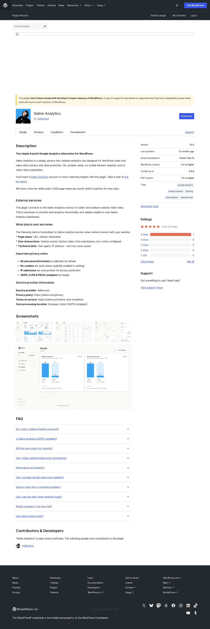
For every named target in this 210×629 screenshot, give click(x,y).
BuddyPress (170, 592)
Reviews (39, 132)
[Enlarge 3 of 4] (127, 325)
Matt (166, 582)
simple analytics (175, 191)
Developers (94, 587)
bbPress (168, 587)
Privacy (16, 592)
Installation (57, 132)
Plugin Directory (20, 15)
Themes (54, 582)
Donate (130, 587)
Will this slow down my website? (34, 448)
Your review (147, 261)
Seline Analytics (39, 176)
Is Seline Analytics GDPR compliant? (36, 438)
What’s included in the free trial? (34, 506)
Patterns (54, 592)
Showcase (55, 578)
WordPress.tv (96, 592)
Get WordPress (195, 5)
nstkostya (43, 118)
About (15, 578)
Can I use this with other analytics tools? (39, 496)
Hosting (16, 587)
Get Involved (132, 578)
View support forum (152, 287)
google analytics (185, 185)
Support (189, 132)
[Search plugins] (45, 26)
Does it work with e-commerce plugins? (38, 487)
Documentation (95, 582)
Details (23, 132)
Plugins (53, 587)
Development (77, 132)
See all (190, 261)
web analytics (172, 197)
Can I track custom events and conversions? (41, 458)
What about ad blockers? (30, 467)
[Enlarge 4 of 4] (127, 348)
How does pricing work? (29, 516)
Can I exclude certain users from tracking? (40, 477)
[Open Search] (176, 5)
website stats (187, 197)
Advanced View (149, 206)
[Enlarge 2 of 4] (88, 325)
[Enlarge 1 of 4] (48, 325)
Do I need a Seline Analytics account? (37, 429)
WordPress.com (172, 578)
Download (186, 116)
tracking (189, 191)
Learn (90, 578)
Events (128, 582)
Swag (129, 592)
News (15, 582)
